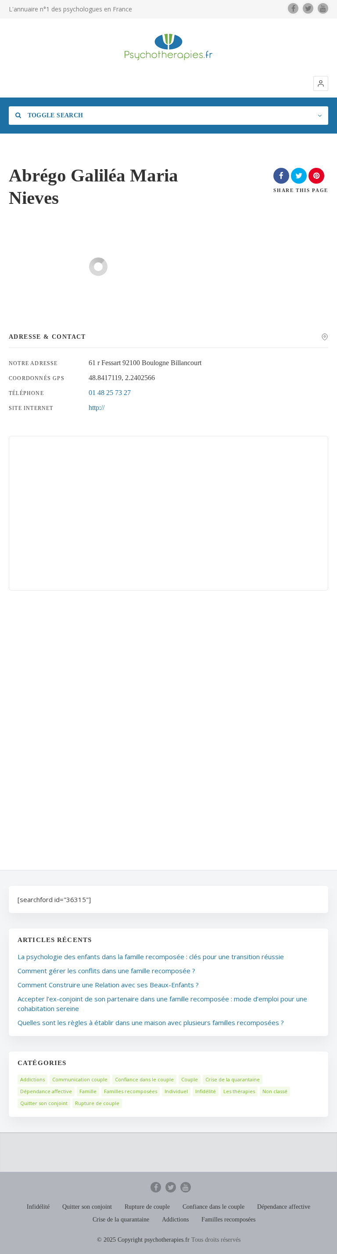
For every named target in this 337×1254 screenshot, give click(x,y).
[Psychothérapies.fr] (168, 47)
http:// (96, 407)
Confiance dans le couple (144, 1079)
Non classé (274, 1091)
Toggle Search (54, 115)
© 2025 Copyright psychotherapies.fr (143, 1239)
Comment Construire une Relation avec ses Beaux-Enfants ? (108, 984)
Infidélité (205, 1091)
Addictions (32, 1079)
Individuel (176, 1091)
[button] (320, 83)
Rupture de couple (97, 1103)
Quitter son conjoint (44, 1103)
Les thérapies (239, 1091)
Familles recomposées (130, 1091)
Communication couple (80, 1079)
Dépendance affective (46, 1091)
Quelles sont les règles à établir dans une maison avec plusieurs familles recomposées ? (151, 1022)
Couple (189, 1079)
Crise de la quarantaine (232, 1079)
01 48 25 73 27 (110, 392)
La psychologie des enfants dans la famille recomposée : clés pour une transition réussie (151, 956)
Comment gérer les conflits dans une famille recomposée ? (106, 970)
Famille (88, 1091)
